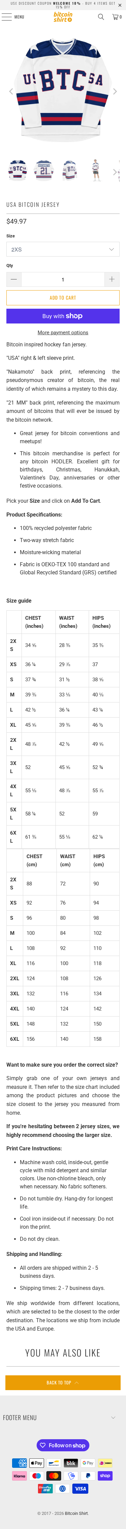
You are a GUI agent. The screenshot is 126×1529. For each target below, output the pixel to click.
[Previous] (11, 91)
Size (10, 235)
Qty (9, 265)
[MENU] (3, 17)
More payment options (63, 333)
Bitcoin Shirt (76, 1513)
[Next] (114, 91)
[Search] (101, 17)
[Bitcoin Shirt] (63, 17)
